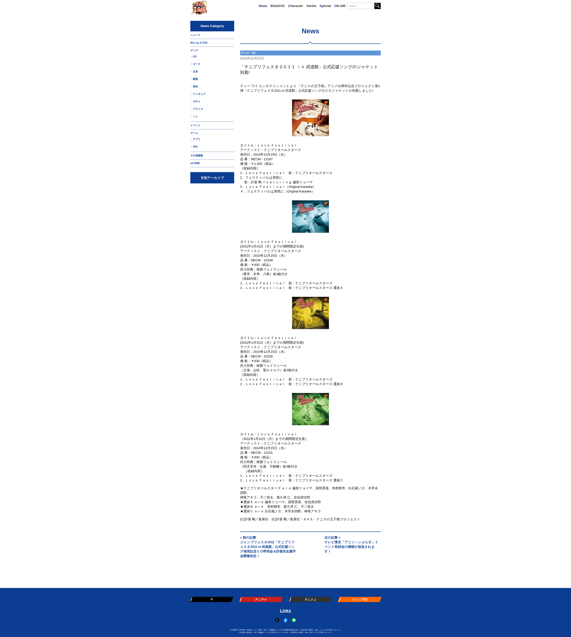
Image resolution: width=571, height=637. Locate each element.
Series (311, 6)
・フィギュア (198, 94)
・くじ (194, 116)
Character (295, 6)
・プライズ (196, 109)
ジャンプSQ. (360, 599)
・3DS (194, 146)
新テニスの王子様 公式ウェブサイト (199, 9)
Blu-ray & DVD (198, 42)
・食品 (194, 86)
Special (325, 6)
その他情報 (196, 155)
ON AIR (340, 6)
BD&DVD (277, 6)
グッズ (194, 50)
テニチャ (261, 599)
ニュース (195, 35)
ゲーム (194, 133)
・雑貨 (194, 79)
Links (285, 610)
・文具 (194, 71)
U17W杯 (195, 163)
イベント (195, 125)
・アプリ (195, 139)
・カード (195, 64)
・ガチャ (195, 101)
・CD (193, 56)
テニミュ (310, 599)
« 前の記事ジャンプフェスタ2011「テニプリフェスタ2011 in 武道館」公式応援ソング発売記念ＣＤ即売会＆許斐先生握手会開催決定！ (268, 547)
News (263, 6)
